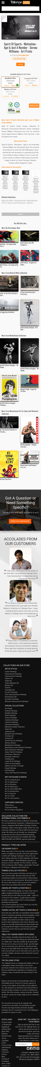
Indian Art (8, 681)
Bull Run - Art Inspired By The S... (8, 245)
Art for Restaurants (12, 791)
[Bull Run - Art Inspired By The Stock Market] (9, 236)
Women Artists (10, 743)
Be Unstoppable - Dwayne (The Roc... (28, 446)
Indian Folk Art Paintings (13, 752)
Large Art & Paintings (12, 761)
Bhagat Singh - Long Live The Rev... (28, 390)
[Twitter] (28, 1049)
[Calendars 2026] (17, 848)
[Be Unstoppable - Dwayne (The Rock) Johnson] (29, 429)
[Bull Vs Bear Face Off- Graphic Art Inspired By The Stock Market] (29, 236)
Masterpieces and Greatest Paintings (18, 747)
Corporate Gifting (11, 807)
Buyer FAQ (5, 1031)
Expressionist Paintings (13, 674)
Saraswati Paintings (12, 725)
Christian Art (9, 736)
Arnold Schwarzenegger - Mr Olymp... (9, 366)
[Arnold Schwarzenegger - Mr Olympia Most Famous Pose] (29, 352)
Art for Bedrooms (11, 782)
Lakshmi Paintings (11, 722)
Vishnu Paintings (11, 718)
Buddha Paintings (11, 713)
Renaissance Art (11, 697)
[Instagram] (34, 1049)
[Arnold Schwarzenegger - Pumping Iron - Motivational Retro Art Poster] (9, 387)
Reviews (5, 1034)
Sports (30, 203)
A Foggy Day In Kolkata (7, 312)
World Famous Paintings (13, 741)
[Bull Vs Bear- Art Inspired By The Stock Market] (9, 256)
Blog (3, 1057)
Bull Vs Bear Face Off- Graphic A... (27, 244)
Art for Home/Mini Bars (13, 789)
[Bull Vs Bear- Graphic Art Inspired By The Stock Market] (29, 255)
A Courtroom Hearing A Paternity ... (27, 293)
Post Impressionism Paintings (15, 695)
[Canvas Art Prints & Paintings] (30, 888)
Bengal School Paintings (13, 734)
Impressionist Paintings (13, 676)
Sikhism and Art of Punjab (14, 766)
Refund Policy (6, 1036)
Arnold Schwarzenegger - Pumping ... (8, 404)
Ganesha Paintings (11, 720)
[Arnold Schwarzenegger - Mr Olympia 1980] (9, 350)
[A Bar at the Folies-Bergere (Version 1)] (9, 283)
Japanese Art (10, 731)
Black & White (7, 200)
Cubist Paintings (11, 672)
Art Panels (8, 708)
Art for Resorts (10, 794)
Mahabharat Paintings (12, 745)
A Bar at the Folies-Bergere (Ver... (9, 294)
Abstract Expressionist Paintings (16, 701)
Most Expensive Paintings (14, 750)
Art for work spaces (12, 798)
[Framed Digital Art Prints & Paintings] (37, 910)
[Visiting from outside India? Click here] (29, 818)
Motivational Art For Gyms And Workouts (19, 201)
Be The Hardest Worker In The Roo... (8, 431)
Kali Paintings (9, 770)
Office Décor (9, 805)
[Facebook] (31, 1049)
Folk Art (7, 688)
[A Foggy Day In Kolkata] (9, 304)
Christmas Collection (12, 754)
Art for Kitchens (10, 784)
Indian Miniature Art (12, 683)
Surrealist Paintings (12, 699)
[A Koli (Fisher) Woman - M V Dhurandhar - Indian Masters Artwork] (29, 312)
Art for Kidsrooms (11, 787)
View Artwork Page (19, 58)
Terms (4, 1038)
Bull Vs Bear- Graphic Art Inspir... (28, 263)
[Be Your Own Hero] (9, 464)
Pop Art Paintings (11, 692)
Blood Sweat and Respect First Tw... (28, 466)
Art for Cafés (10, 796)
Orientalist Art (10, 690)
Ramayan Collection (12, 757)
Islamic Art (9, 678)
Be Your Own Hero (5, 479)
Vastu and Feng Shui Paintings (16, 773)
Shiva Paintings (10, 715)
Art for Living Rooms (12, 780)
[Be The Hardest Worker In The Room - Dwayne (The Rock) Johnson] (9, 422)
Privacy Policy (6, 1045)
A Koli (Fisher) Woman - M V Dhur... (29, 328)
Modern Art (9, 685)
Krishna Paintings (11, 711)
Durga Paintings (10, 768)
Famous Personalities (13, 763)
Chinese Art (9, 738)
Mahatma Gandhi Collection (15, 727)
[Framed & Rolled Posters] (26, 870)
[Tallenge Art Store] (20, 2)
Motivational (20, 200)
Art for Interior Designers (14, 810)
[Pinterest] (38, 1049)
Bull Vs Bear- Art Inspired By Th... (9, 266)
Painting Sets (9, 759)
